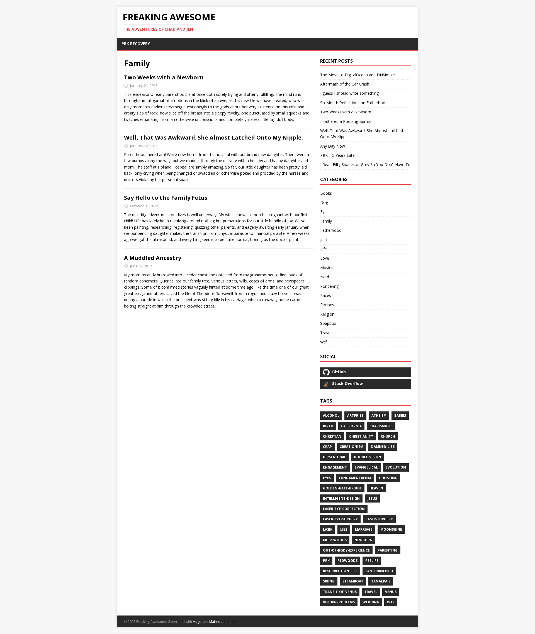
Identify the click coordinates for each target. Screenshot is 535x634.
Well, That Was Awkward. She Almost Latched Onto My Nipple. (213, 137)
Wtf (323, 342)
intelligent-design (341, 498)
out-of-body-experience (346, 550)
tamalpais (380, 581)
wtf (391, 602)
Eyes (324, 211)
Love (324, 258)
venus (391, 591)
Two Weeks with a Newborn (164, 77)
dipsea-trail (334, 457)
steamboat (352, 581)
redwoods (347, 560)
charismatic (381, 426)
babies (400, 415)
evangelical (366, 467)
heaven (376, 488)
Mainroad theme (222, 621)
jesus (372, 498)
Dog (324, 202)
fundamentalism (355, 478)
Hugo (197, 621)
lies (343, 529)
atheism (378, 415)
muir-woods (335, 540)
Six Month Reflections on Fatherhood (354, 102)
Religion (327, 314)
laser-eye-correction (344, 508)
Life (323, 249)
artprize (355, 415)
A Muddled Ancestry (152, 258)
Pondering (329, 286)
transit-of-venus (340, 591)
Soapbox (328, 323)
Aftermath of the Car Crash (344, 84)
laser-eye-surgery (340, 519)
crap (327, 446)
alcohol (331, 415)
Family (326, 221)
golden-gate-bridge (342, 488)
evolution (396, 467)
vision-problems (339, 602)
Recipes (327, 304)
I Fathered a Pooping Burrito (346, 121)
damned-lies (383, 446)
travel (370, 591)
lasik (327, 529)
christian (332, 436)
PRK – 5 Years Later (338, 155)
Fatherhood (330, 230)
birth (328, 426)
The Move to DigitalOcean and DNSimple (357, 74)
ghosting (388, 478)
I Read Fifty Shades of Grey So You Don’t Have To (365, 164)
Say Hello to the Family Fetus (165, 197)
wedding (371, 602)
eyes (327, 478)
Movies (326, 267)
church (388, 436)
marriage (364, 529)
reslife (371, 560)
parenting (388, 550)
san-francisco (379, 571)
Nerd (324, 276)
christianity (361, 436)
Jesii (323, 239)
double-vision (367, 457)
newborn (363, 540)
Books (326, 193)
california (351, 426)
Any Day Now (332, 146)
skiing (329, 581)
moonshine (391, 529)
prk (326, 560)
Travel (325, 332)
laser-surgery (379, 519)
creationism (351, 446)
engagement (335, 467)
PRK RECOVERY (135, 43)
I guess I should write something (349, 93)
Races (325, 295)
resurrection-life (340, 571)
